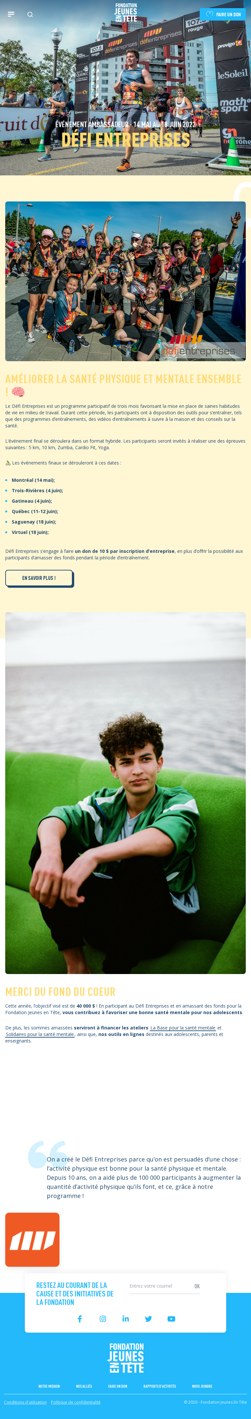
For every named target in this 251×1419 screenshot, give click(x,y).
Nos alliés (84, 1386)
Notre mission (49, 1386)
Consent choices (20, 1414)
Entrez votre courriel (147, 1279)
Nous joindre (202, 1386)
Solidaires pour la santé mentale (40, 1034)
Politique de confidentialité (76, 1402)
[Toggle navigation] (11, 14)
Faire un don (117, 1386)
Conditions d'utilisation (25, 1402)
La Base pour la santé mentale (182, 1028)
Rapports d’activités (159, 1386)
